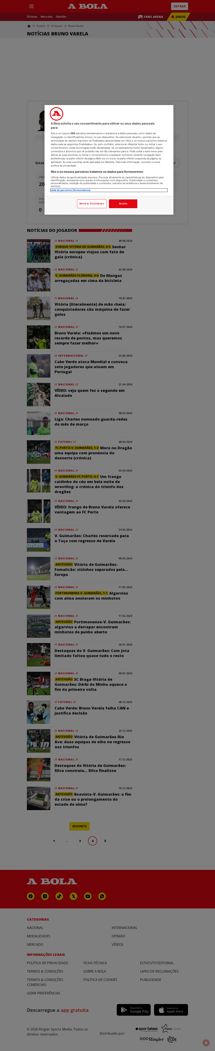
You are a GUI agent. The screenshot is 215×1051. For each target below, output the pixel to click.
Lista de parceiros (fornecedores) (70, 190)
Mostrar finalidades (91, 203)
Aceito (123, 203)
